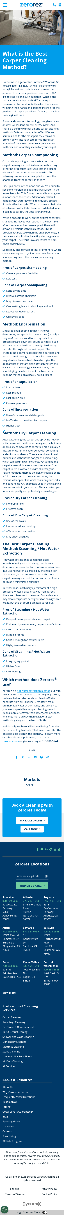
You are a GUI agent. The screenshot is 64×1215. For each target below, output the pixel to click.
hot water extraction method (33, 691)
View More (9, 992)
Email (35, 757)
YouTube (42, 849)
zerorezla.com (10, 741)
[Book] (60, 4)
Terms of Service (15, 1194)
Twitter (23, 757)
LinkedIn (29, 757)
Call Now (30, 829)
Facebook (16, 757)
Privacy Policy (49, 1188)
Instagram (55, 849)
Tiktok (59, 849)
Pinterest (41, 757)
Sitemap (15, 1188)
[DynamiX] (32, 1204)
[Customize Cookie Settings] (4, 1209)
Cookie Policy (49, 1194)
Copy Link (47, 757)
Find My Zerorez (31, 885)
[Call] (54, 4)
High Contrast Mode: (15, 12)
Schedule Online (31, 820)
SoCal (29, 785)
